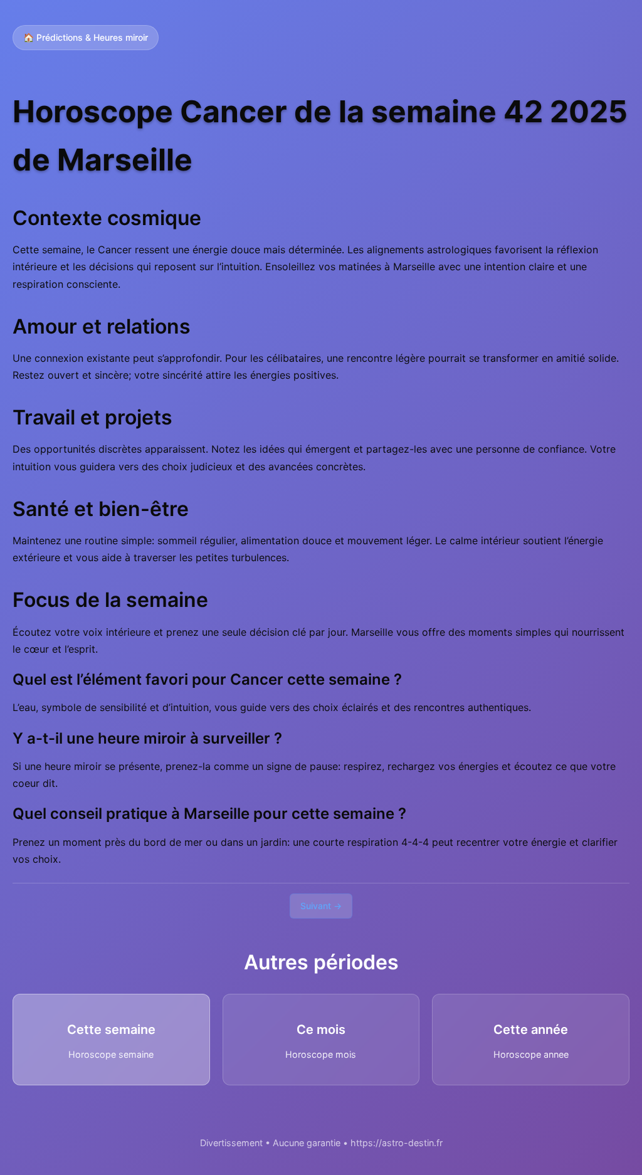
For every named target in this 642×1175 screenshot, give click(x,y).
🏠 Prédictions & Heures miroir (85, 37)
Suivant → (321, 905)
